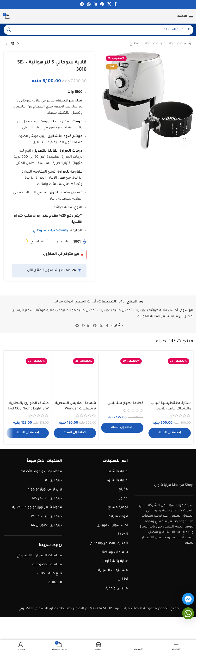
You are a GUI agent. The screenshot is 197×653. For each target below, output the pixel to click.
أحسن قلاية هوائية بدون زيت (155, 311)
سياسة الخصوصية (47, 565)
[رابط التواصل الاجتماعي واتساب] (89, 4)
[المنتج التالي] (6, 44)
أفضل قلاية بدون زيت (114, 311)
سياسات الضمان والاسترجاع (39, 556)
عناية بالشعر (117, 472)
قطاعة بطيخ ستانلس (125, 403)
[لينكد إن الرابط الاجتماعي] (95, 4)
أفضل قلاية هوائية (81, 311)
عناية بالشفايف (115, 561)
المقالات (55, 583)
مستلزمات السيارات (112, 570)
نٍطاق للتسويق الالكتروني (38, 609)
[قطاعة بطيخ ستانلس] (122, 378)
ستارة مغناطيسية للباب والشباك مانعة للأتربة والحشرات (171, 409)
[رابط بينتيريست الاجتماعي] (102, 4)
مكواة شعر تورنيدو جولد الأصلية (37, 507)
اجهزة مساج (118, 507)
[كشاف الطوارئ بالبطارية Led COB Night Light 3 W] (27, 378)
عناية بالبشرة (117, 481)
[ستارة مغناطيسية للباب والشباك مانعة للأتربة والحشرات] (169, 378)
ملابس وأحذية (116, 588)
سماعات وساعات (113, 552)
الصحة (122, 534)
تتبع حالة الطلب (49, 574)
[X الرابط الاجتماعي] (109, 4)
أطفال (123, 579)
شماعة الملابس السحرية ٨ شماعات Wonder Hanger (75, 409)
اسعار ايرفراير (23, 311)
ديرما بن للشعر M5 (47, 499)
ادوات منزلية (165, 44)
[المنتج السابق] (18, 44)
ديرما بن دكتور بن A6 (46, 525)
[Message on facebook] (188, 599)
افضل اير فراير (182, 317)
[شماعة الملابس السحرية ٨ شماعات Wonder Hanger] (75, 378)
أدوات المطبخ (140, 44)
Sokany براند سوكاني (50, 231)
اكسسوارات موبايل (112, 525)
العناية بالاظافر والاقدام (109, 544)
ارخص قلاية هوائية (50, 311)
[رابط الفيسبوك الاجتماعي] (115, 4)
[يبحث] (9, 30)
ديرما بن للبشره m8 (46, 517)
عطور (123, 499)
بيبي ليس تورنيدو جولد (45, 489)
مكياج (123, 489)
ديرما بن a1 (53, 481)
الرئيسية (186, 44)
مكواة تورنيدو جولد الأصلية (41, 472)
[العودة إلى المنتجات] (12, 44)
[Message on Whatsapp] (188, 613)
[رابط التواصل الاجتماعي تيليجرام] (82, 4)
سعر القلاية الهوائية (153, 317)
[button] (169, 433)
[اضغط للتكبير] (184, 140)
